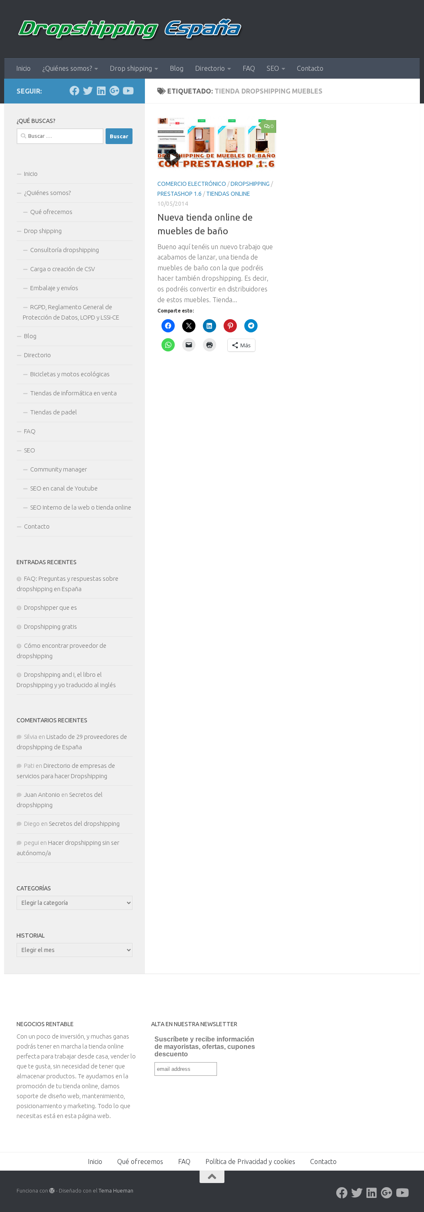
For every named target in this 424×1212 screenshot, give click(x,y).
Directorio (210, 68)
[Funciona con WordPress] (52, 1190)
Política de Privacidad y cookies (250, 1161)
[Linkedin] (101, 91)
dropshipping (250, 183)
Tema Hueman (116, 1190)
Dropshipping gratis (50, 626)
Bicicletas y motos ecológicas (70, 374)
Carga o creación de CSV (62, 268)
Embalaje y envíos (54, 287)
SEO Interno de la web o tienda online (80, 507)
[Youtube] (127, 91)
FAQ (249, 68)
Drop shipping (131, 68)
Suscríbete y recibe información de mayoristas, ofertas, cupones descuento (204, 1047)
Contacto (310, 68)
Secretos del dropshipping (84, 823)
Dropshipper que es (50, 607)
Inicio (23, 68)
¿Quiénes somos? (67, 68)
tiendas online (228, 193)
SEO (273, 68)
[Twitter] (88, 91)
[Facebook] (75, 91)
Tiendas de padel (53, 412)
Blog (176, 68)
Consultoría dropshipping (64, 249)
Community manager (58, 469)
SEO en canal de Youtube (64, 488)
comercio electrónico (191, 183)
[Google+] (114, 91)
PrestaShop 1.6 (179, 193)
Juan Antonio (42, 794)
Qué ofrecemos (51, 211)
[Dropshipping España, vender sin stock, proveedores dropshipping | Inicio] (130, 29)
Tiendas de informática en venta (73, 393)
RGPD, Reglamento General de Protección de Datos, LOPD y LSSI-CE (71, 312)
